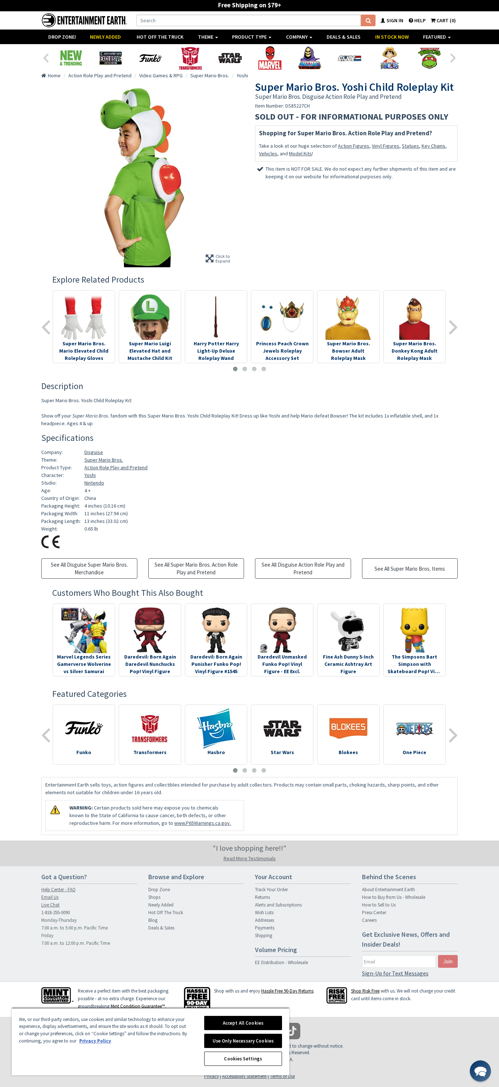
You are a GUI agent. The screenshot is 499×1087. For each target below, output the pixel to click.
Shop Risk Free (365, 991)
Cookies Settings (243, 1059)
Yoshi (90, 475)
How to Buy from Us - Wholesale (393, 897)
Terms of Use (282, 1076)
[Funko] (150, 58)
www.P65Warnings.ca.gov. (202, 823)
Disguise (93, 452)
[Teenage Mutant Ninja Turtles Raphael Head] (429, 58)
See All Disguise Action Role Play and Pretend (303, 568)
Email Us (49, 897)
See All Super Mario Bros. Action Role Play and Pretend (196, 568)
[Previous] (45, 57)
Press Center (374, 912)
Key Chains (433, 146)
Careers (369, 920)
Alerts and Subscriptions (278, 905)
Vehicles (268, 153)
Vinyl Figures (385, 146)
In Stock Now (392, 37)
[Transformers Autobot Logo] (190, 58)
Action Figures (353, 146)
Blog (152, 920)
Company (297, 37)
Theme (206, 37)
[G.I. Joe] (349, 58)
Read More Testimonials (250, 858)
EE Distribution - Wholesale (281, 962)
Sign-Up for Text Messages (395, 973)
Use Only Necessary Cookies (243, 1041)
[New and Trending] (71, 58)
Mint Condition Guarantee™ (138, 1006)
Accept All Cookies (243, 1023)
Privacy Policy (95, 1041)
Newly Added (105, 37)
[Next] (453, 57)
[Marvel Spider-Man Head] (270, 58)
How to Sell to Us (379, 905)
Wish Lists (264, 912)
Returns (262, 897)
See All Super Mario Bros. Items (409, 568)
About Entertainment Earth (388, 889)
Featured (435, 37)
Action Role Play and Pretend (116, 467)
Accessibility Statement (244, 1076)
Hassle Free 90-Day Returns (287, 991)
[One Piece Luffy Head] (389, 58)
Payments (264, 928)
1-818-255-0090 (55, 912)
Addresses (264, 920)
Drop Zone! (62, 37)
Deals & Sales (344, 37)
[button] (480, 1071)
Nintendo (94, 483)
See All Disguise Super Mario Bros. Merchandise (89, 568)
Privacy (211, 1076)
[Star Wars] (230, 58)
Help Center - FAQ (58, 889)
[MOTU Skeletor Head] (310, 58)
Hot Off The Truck (160, 37)
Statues (410, 146)
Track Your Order (271, 889)
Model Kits (300, 153)
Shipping (263, 935)
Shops (154, 897)
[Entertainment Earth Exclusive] (110, 58)
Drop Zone (159, 889)
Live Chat (50, 905)
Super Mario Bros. (103, 460)
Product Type (250, 37)
